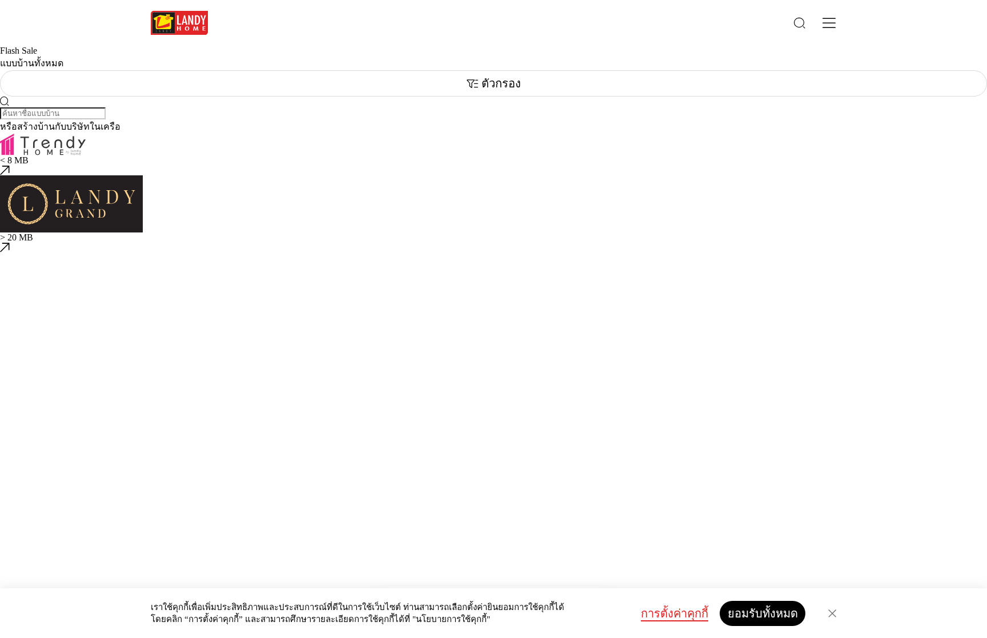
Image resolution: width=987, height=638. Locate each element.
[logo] (179, 23)
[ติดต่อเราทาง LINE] (5, 552)
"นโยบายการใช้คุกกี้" (451, 619)
